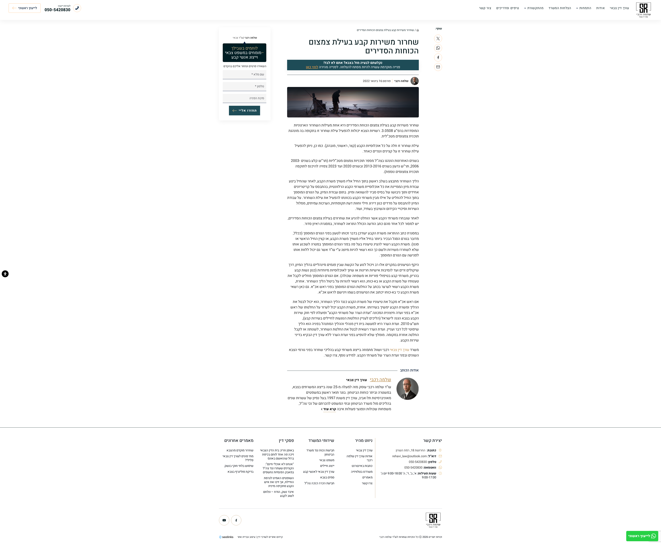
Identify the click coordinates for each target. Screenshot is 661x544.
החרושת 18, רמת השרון (411, 450)
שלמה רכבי (401, 81)
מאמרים (367, 477)
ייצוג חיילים (327, 466)
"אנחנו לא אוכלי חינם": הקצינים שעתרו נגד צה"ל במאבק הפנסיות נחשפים (278, 468)
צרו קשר (367, 483)
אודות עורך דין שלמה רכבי (360, 458)
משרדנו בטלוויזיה (362, 472)
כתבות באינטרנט (362, 466)
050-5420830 (418, 462)
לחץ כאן (312, 67)
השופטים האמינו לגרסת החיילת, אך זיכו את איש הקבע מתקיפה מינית (279, 482)
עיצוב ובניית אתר (246, 537)
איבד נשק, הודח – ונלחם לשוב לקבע (278, 494)
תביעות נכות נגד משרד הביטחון (320, 452)
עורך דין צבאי (399, 350)
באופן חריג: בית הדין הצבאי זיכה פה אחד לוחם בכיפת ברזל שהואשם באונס (277, 454)
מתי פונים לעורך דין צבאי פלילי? (238, 458)
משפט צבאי (326, 460)
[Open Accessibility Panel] (5, 273)
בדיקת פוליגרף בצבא (240, 472)
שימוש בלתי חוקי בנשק (238, 466)
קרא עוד (329, 409)
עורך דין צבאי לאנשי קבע (318, 472)
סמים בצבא (327, 477)
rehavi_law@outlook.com (409, 456)
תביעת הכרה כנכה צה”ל (319, 483)
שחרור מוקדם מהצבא (240, 450)
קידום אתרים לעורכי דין (270, 537)
